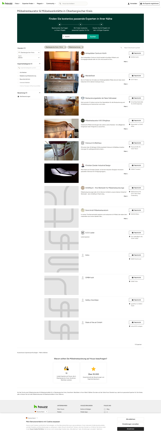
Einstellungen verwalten (130, 424)
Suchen (93, 37)
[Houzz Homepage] (7, 3)
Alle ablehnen (130, 419)
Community (50, 3)
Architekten (23, 72)
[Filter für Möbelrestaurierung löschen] (82, 47)
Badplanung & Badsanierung (28, 76)
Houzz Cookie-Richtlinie (37, 429)
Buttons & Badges (85, 409)
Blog (108, 409)
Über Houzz (60, 409)
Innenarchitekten (25, 82)
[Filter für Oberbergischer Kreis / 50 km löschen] (65, 47)
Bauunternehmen (25, 79)
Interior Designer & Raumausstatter (30, 86)
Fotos (17, 3)
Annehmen (130, 429)
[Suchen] (60, 3)
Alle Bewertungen (25, 96)
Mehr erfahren (43, 352)
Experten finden (27, 3)
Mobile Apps (84, 412)
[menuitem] (17, 3)
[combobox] (72, 3)
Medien (59, 412)
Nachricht (137, 53)
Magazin (40, 3)
